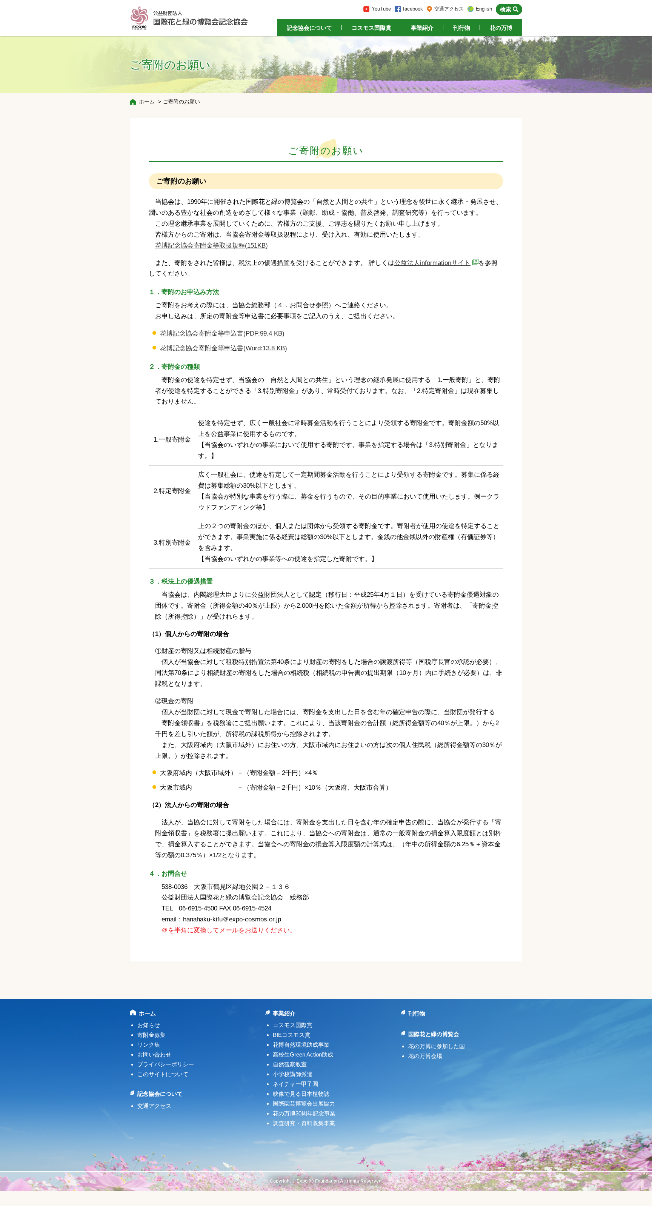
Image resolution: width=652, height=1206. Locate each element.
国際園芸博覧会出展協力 (304, 1103)
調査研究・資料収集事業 (304, 1123)
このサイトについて (162, 1074)
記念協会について (309, 28)
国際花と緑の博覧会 (433, 1034)
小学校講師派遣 (292, 1074)
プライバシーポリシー (165, 1064)
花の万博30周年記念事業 (304, 1113)
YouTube (381, 9)
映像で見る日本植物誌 (301, 1093)
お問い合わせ (154, 1054)
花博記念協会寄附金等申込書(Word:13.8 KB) (223, 348)
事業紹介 (422, 28)
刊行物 (461, 28)
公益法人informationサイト (432, 262)
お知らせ (148, 1025)
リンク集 (148, 1044)
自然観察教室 (290, 1064)
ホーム (147, 102)
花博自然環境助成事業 (301, 1044)
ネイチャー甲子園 (295, 1084)
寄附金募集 (151, 1035)
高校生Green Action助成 (303, 1054)
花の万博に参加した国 (436, 1046)
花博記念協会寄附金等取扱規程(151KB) (211, 245)
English (484, 9)
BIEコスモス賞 (291, 1035)
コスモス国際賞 (371, 28)
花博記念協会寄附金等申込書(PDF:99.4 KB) (222, 333)
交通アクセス (449, 9)
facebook (413, 9)
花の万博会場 (425, 1056)
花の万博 (501, 28)
